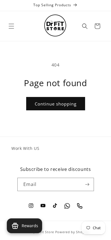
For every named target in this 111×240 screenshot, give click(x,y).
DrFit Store (45, 232)
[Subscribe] (87, 184)
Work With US (25, 148)
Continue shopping (56, 104)
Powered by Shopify (72, 232)
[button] (11, 26)
